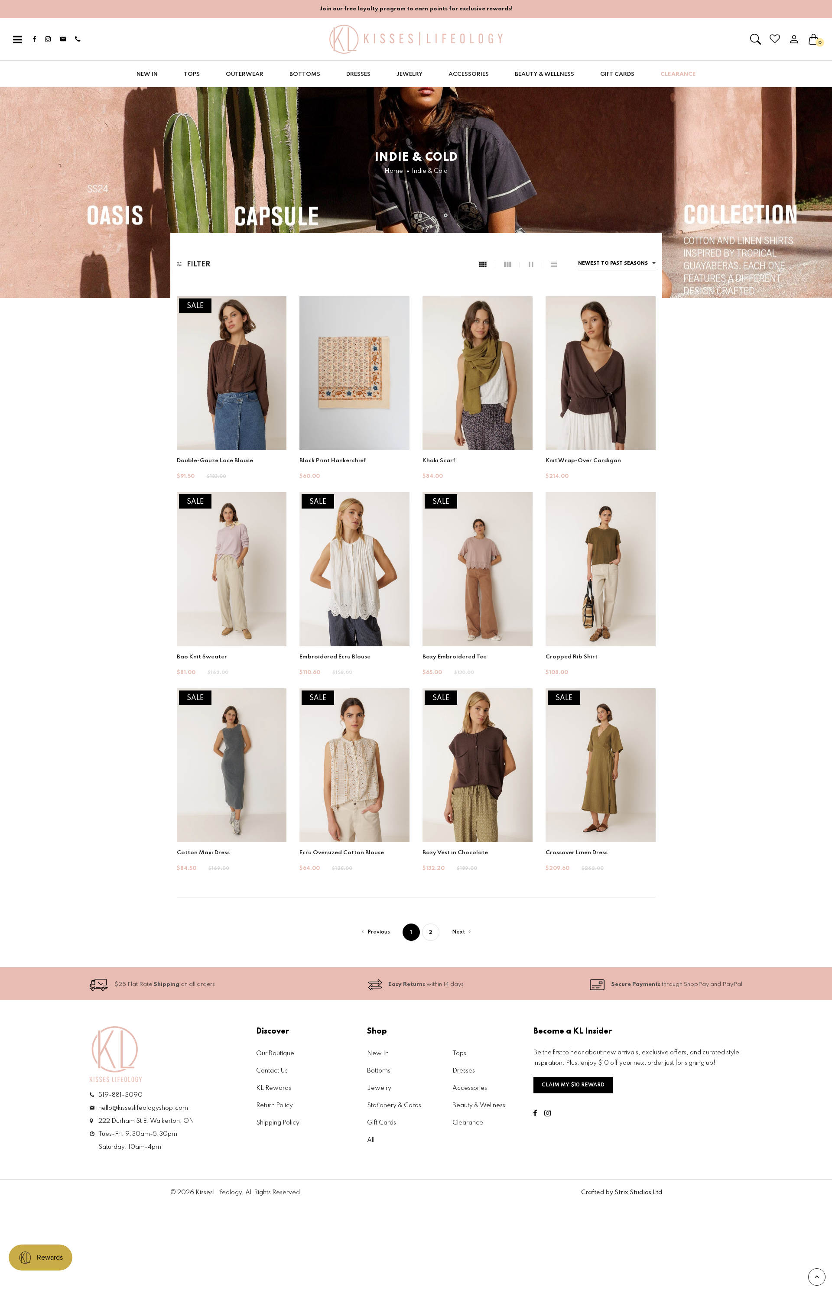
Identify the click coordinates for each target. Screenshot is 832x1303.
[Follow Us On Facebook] (396, 768)
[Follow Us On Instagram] (408, 768)
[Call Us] (435, 768)
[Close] (520, 515)
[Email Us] (421, 768)
